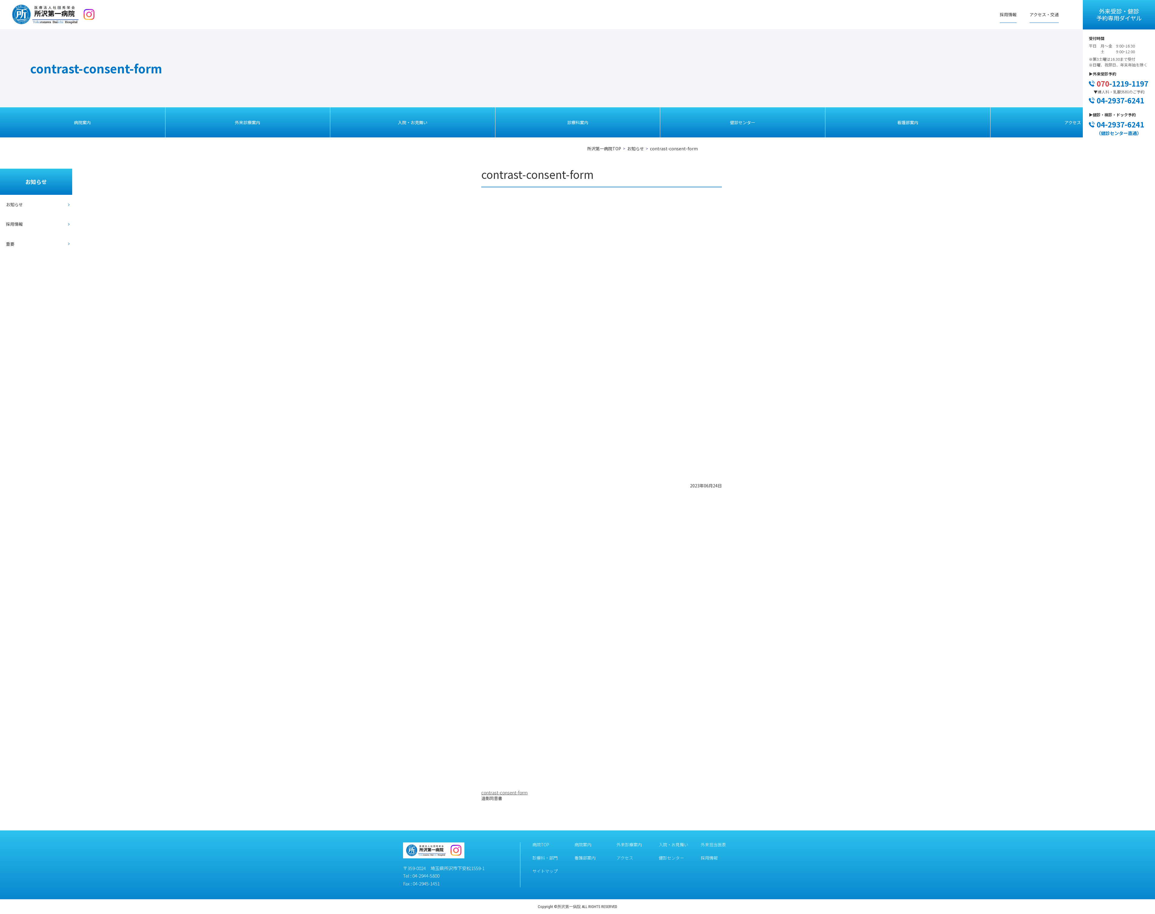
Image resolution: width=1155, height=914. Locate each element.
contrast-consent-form (504, 792)
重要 (10, 244)
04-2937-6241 (1120, 100)
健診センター (742, 122)
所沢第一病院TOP (604, 149)
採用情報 (1008, 14)
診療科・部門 (545, 858)
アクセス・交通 (1044, 14)
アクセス (1072, 122)
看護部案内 (907, 122)
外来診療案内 (247, 122)
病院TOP (540, 845)
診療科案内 (577, 122)
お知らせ (635, 149)
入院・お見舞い (412, 122)
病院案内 (82, 122)
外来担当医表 (713, 845)
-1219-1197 (1122, 83)
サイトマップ (545, 871)
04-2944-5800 (425, 876)
